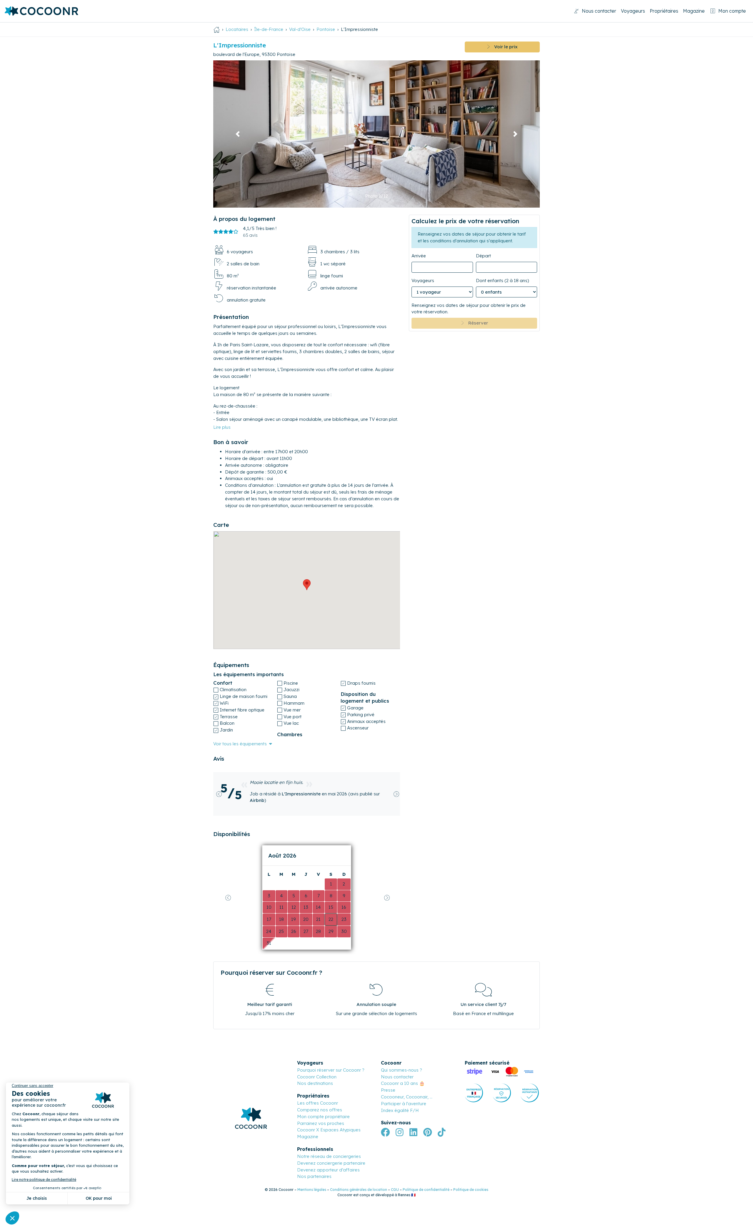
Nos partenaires (314, 1176)
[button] (237, 134)
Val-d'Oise (300, 29)
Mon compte (732, 11)
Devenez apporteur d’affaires (328, 1170)
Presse (388, 1090)
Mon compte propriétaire (323, 1116)
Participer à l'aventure (403, 1103)
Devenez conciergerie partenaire (331, 1163)
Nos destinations (315, 1083)
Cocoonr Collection (316, 1077)
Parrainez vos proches (320, 1123)
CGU (395, 1189)
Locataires (237, 29)
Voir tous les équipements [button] (240, 744)
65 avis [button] (250, 235)
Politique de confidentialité (426, 1189)
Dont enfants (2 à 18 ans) (502, 280)
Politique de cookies (470, 1189)
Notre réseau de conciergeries (329, 1156)
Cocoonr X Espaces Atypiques (329, 1130)
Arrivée (419, 256)
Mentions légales (311, 1189)
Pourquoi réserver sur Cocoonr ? (330, 1070)
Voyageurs (633, 11)
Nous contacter (599, 11)
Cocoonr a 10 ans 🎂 (403, 1083)
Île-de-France (268, 29)
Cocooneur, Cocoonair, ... (406, 1097)
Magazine (694, 11)
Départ (483, 256)
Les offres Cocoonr (317, 1103)
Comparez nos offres (319, 1110)
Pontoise (325, 29)
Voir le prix (504, 46)
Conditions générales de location (358, 1189)
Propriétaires (664, 11)
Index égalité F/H (400, 1110)
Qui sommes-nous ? (401, 1070)
